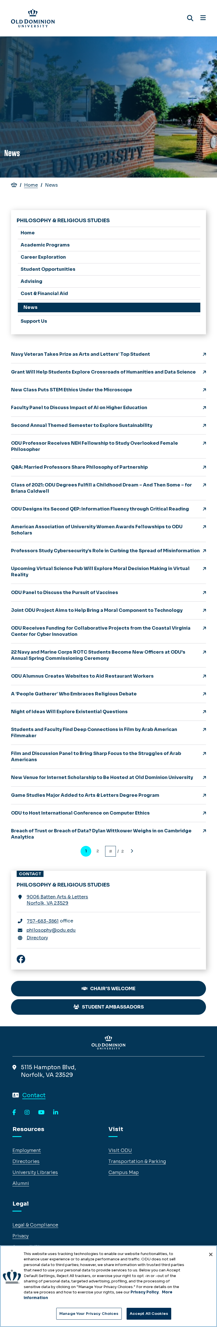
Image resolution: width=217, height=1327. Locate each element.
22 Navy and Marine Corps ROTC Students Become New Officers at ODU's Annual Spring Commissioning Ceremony (98, 655)
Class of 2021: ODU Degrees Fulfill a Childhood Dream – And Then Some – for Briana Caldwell (101, 488)
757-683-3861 (42, 921)
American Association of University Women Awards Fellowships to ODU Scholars (97, 530)
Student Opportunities (48, 269)
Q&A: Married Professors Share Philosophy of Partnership (79, 467)
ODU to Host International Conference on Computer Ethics (80, 813)
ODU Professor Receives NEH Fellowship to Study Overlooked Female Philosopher (94, 446)
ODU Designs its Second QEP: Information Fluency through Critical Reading (100, 509)
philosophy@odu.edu (51, 930)
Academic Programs (45, 245)
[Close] (211, 1254)
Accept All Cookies (149, 1313)
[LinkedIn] (55, 1112)
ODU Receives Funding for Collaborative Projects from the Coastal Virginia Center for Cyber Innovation (100, 631)
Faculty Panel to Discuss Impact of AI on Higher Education (79, 408)
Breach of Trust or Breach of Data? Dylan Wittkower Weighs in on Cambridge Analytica (101, 834)
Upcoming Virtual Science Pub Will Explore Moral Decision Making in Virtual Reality (100, 572)
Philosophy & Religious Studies (63, 220)
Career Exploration (43, 257)
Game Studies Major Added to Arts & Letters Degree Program (85, 795)
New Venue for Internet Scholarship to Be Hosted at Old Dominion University (102, 777)
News (30, 307)
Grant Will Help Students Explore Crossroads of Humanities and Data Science (103, 372)
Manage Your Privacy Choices (89, 1313)
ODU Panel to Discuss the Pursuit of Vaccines (64, 592)
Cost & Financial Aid (44, 293)
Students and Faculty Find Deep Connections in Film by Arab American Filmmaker (94, 732)
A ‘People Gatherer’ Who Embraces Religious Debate (74, 694)
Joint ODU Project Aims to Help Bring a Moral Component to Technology (97, 610)
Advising (31, 281)
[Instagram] (27, 1112)
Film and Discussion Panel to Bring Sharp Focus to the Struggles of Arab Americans (96, 756)
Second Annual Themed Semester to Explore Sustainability (81, 425)
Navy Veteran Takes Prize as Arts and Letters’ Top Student (80, 354)
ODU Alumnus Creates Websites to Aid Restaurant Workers (82, 676)
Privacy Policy (145, 1292)
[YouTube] (41, 1112)
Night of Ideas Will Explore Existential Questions (69, 712)
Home (31, 185)
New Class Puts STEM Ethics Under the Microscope (71, 390)
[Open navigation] (203, 18)
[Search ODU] (190, 18)
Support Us (34, 321)
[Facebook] (14, 1112)
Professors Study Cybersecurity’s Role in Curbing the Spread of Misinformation (105, 551)
